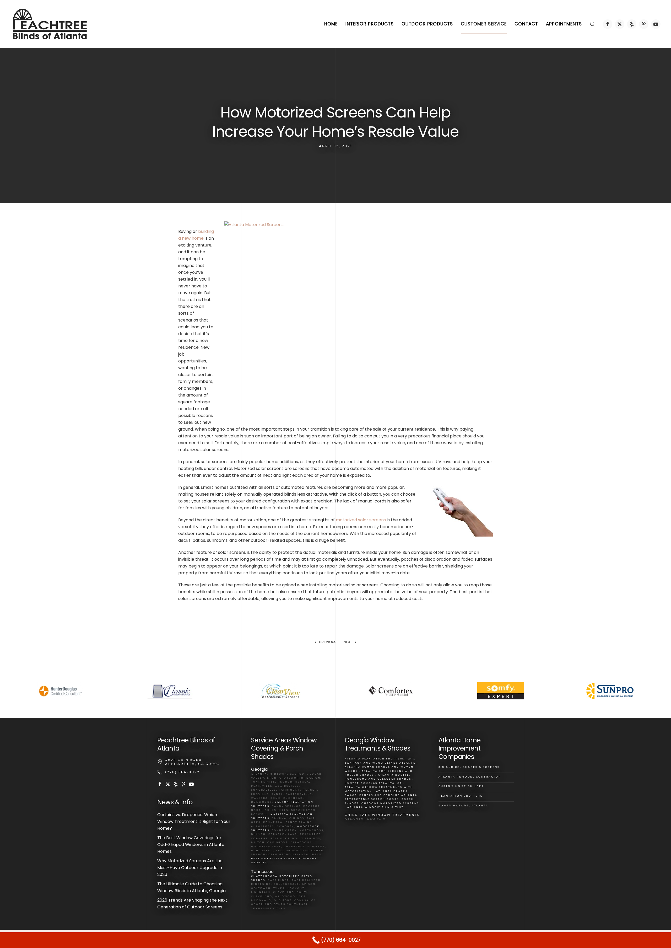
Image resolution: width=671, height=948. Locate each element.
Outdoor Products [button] (427, 24)
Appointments (564, 24)
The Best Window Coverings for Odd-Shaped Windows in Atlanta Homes (190, 844)
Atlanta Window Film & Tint (375, 807)
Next (347, 642)
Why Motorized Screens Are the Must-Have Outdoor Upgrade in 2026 (190, 867)
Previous (327, 642)
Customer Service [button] (484, 24)
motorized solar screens (361, 520)
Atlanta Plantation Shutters (374, 758)
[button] (592, 24)
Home (331, 24)
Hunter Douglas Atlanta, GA (373, 783)
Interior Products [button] (369, 24)
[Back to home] (49, 24)
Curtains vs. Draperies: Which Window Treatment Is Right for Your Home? (193, 821)
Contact (526, 24)
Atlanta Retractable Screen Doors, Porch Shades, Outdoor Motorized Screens (382, 799)
